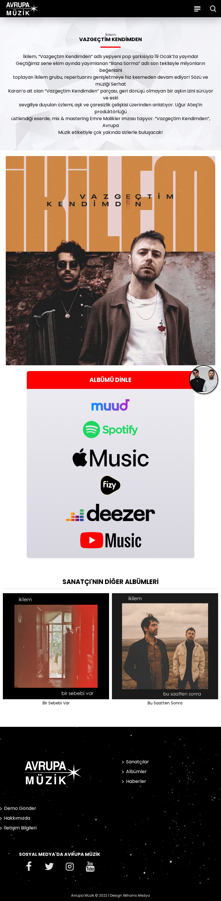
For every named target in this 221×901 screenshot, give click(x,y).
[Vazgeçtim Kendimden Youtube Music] (110, 539)
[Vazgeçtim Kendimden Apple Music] (110, 457)
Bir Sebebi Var (56, 703)
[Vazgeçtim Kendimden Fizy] (110, 485)
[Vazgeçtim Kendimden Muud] (110, 401)
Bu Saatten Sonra (165, 703)
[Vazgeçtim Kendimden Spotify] (110, 429)
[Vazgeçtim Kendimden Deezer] (110, 512)
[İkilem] (203, 381)
